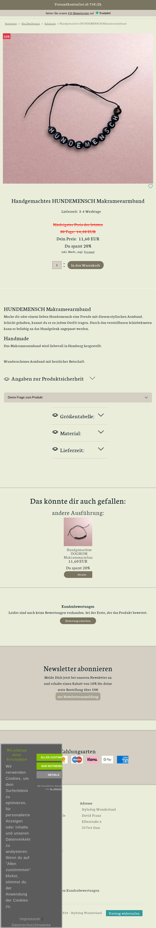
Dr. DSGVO (56, 789)
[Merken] (150, 187)
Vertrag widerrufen (124, 913)
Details (53, 774)
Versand (89, 252)
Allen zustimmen (53, 757)
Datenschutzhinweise (31, 925)
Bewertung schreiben (77, 620)
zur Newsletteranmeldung (77, 696)
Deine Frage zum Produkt (25, 397)
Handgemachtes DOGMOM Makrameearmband (79, 552)
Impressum (30, 919)
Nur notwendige (53, 766)
